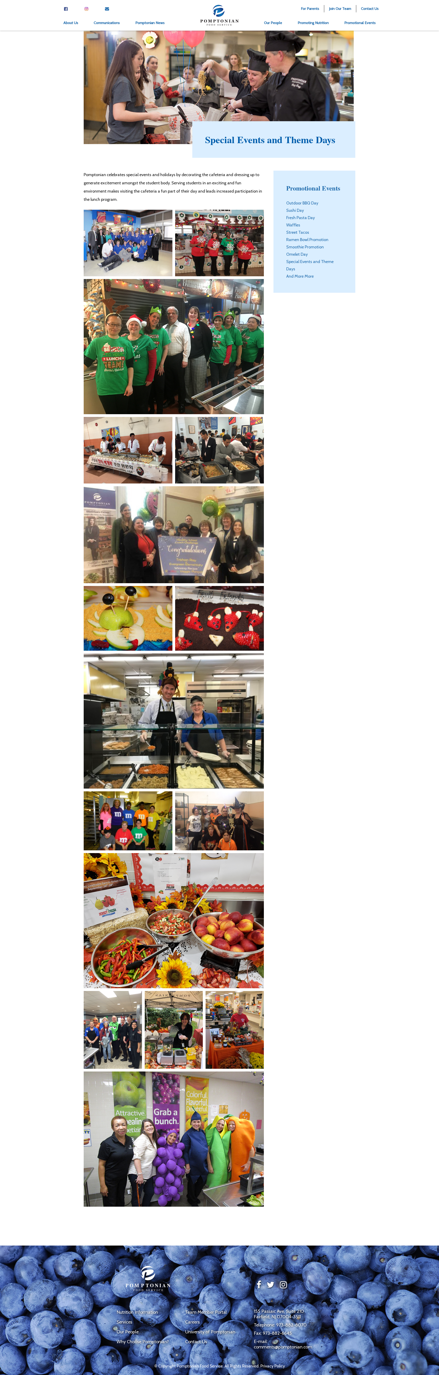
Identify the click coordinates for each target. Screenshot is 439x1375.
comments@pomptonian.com (283, 1347)
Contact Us (370, 8)
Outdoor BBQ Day (302, 203)
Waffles (293, 225)
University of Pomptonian (210, 1332)
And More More (300, 276)
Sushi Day (295, 210)
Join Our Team (340, 8)
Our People (128, 1332)
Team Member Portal (206, 1312)
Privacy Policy (272, 1366)
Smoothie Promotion (305, 247)
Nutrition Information (137, 1312)
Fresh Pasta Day (300, 217)
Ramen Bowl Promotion (307, 239)
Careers (192, 1322)
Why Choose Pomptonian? (143, 1341)
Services (124, 1322)
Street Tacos (297, 232)
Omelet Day (297, 254)
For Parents (310, 8)
